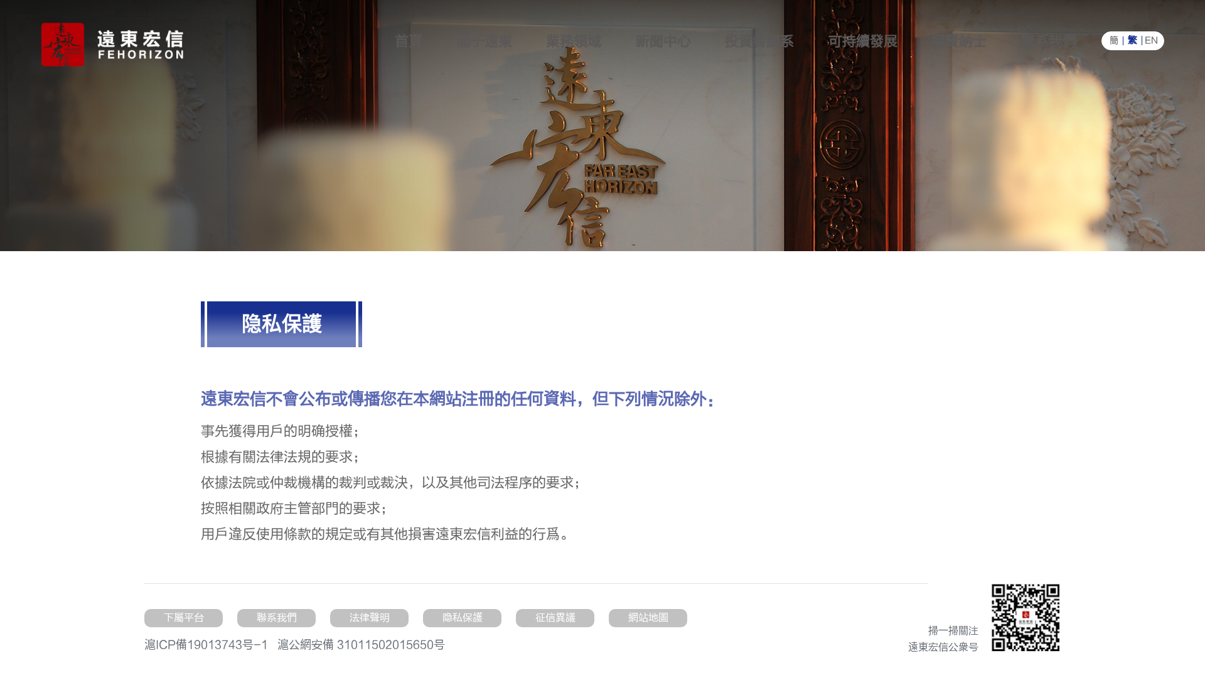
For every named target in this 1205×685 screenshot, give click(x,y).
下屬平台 (184, 617)
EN (1151, 40)
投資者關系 (759, 41)
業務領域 (573, 41)
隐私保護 (462, 617)
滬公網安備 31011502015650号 (361, 645)
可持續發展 (862, 41)
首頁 (408, 41)
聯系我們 (1048, 41)
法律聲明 (370, 617)
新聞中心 (663, 41)
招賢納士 (959, 41)
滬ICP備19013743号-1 (206, 645)
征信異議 (555, 617)
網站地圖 (648, 617)
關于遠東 (484, 41)
